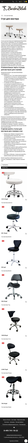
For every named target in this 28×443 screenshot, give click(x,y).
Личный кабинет (19, 422)
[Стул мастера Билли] (14, 218)
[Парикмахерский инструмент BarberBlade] (14, 7)
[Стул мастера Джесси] (14, 184)
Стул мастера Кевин (6, 407)
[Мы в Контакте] (14, 427)
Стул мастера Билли (6, 236)
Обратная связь (21, 419)
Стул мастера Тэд (5, 304)
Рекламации (22, 424)
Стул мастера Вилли (6, 270)
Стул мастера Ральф (6, 373)
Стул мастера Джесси (6, 202)
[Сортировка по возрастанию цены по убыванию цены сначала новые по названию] (14, 165)
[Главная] (2, 15)
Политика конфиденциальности (10, 424)
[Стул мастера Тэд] (14, 286)
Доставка (13, 419)
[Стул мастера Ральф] (14, 355)
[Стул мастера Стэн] (14, 321)
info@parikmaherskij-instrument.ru (14, 435)
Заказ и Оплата (7, 419)
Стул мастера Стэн (6, 339)
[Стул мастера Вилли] (14, 252)
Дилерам (12, 422)
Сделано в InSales (14, 440)
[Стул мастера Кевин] (14, 389)
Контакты (6, 422)
